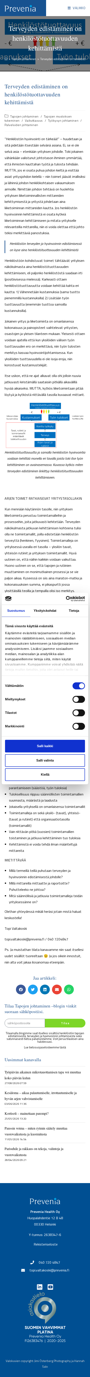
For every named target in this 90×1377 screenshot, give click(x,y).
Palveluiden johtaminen (21, 125)
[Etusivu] (6, 59)
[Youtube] (50, 1287)
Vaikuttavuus (34, 120)
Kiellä (45, 774)
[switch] (79, 699)
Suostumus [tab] (16, 610)
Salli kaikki (45, 746)
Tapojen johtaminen (24, 116)
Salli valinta (45, 760)
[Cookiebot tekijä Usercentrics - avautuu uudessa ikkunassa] (66, 599)
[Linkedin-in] (39, 1287)
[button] (21, 989)
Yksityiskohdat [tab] (45, 610)
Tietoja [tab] (74, 610)
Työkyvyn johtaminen (63, 120)
